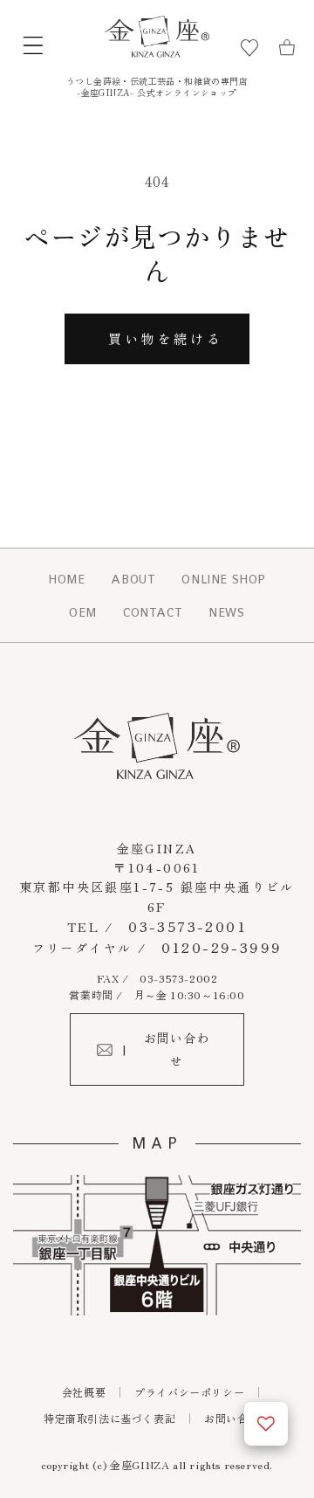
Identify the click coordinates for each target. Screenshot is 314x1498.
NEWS (226, 612)
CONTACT (152, 612)
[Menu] (33, 48)
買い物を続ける (165, 338)
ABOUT (133, 579)
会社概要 (84, 1391)
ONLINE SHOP (223, 579)
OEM (83, 612)
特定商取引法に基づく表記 (109, 1418)
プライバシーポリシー (189, 1391)
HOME (66, 579)
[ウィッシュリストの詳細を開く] (266, 1424)
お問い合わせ (237, 1418)
